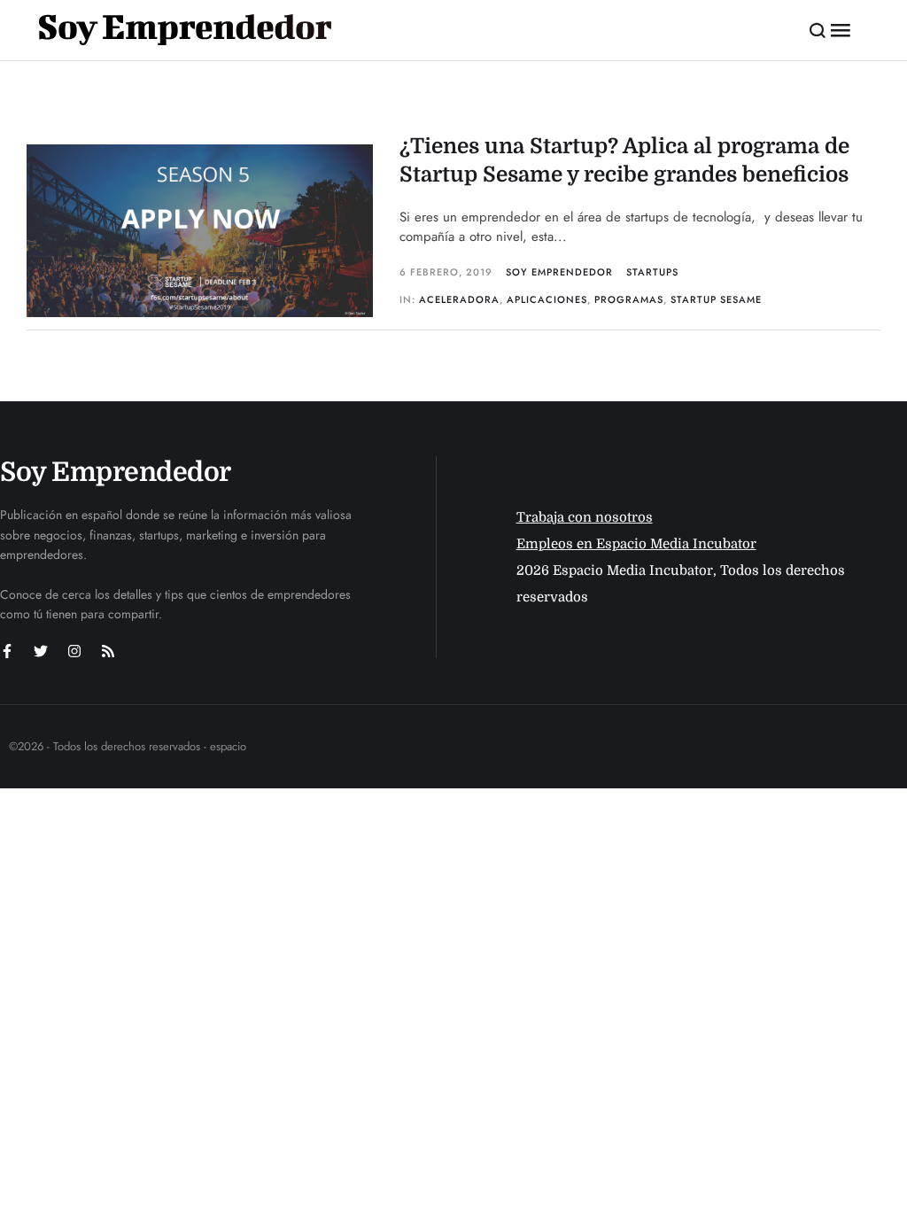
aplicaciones (547, 299)
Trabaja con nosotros (584, 517)
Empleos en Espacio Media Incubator (636, 544)
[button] (818, 30)
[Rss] (108, 651)
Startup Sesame (716, 299)
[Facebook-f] (7, 651)
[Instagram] (74, 651)
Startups (652, 272)
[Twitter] (41, 651)
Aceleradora (459, 299)
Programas (628, 299)
